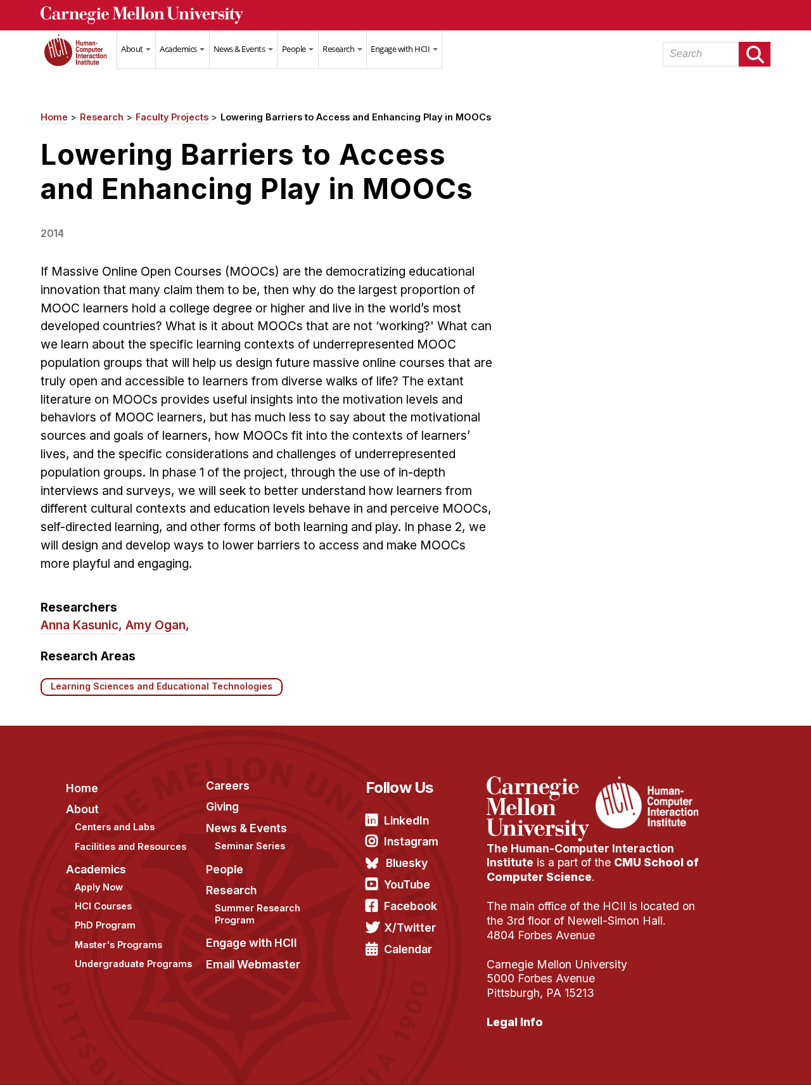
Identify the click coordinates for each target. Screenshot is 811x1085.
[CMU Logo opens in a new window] (405, 15)
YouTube (407, 884)
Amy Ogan (155, 624)
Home (79, 57)
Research (339, 49)
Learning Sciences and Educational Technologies (161, 686)
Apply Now (99, 887)
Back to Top (747, 1059)
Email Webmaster (253, 964)
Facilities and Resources (130, 846)
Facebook (410, 906)
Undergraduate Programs (133, 963)
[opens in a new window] (539, 784)
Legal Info (515, 1022)
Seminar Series (250, 845)
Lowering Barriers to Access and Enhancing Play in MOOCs (355, 117)
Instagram (411, 841)
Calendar (408, 949)
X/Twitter (410, 927)
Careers (228, 785)
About (132, 49)
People (295, 49)
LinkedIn (406, 820)
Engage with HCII (401, 49)
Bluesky (407, 863)
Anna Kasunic (79, 624)
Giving (222, 806)
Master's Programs (118, 944)
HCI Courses (103, 906)
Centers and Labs (115, 826)
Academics (179, 49)
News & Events (240, 49)
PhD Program (105, 925)
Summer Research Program (257, 913)
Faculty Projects (172, 117)
